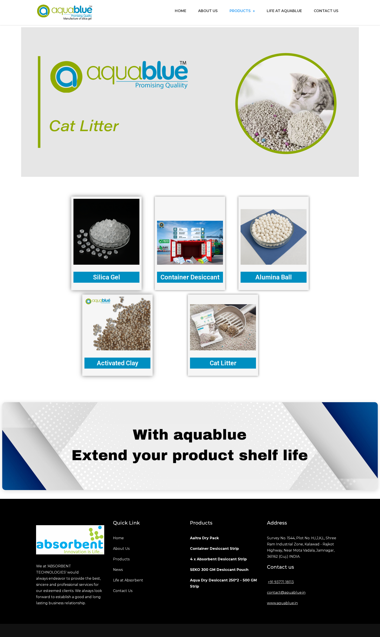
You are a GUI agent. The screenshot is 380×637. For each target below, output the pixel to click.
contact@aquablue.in (286, 592)
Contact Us (326, 11)
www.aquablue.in (282, 603)
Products (240, 11)
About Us (208, 11)
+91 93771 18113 (281, 582)
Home (180, 11)
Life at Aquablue (284, 11)
